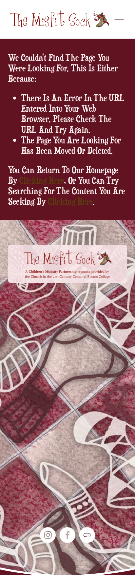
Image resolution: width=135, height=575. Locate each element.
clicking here (41, 180)
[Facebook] (67, 535)
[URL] (87, 535)
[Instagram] (48, 535)
